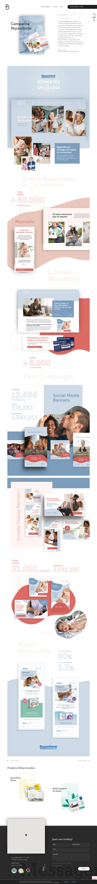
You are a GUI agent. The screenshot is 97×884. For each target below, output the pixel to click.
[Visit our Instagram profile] (94, 445)
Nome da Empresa (76, 844)
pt (87, 2)
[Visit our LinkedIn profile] (94, 439)
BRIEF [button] (61, 6)
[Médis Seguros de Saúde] (77, 791)
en (85, 2)
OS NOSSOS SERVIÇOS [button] (45, 6)
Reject (73, 881)
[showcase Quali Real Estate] (31, 788)
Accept (66, 881)
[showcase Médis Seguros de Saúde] (74, 800)
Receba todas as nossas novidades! (63, 863)
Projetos (55, 6)
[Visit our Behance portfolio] (94, 442)
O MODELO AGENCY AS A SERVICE (76, 6)
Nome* (54, 844)
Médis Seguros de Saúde (60, 789)
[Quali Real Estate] (35, 780)
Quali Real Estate (15, 779)
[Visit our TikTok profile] (94, 448)
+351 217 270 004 (16, 865)
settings (57, 882)
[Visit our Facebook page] (94, 436)
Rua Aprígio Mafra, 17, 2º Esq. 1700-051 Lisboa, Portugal (20, 858)
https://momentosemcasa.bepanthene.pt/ (68, 51)
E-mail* (54, 849)
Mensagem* (55, 854)
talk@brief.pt (15, 863)
